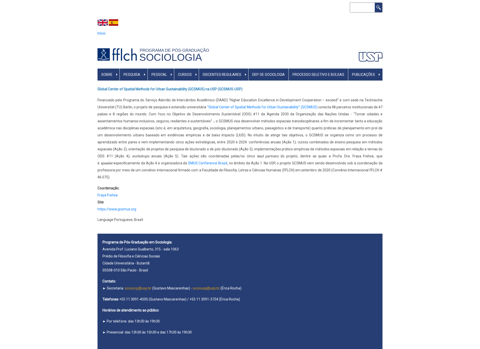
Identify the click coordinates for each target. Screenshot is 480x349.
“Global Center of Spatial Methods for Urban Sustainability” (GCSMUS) (262, 107)
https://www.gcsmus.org (117, 209)
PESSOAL (159, 75)
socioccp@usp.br (138, 288)
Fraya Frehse (108, 195)
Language (105, 220)
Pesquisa (132, 75)
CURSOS (185, 75)
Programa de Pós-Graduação (176, 50)
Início (102, 33)
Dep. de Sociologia (268, 75)
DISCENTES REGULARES (222, 75)
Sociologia (170, 57)
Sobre (106, 75)
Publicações (363, 75)
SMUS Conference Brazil (207, 163)
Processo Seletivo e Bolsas (318, 75)
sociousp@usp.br (206, 288)
